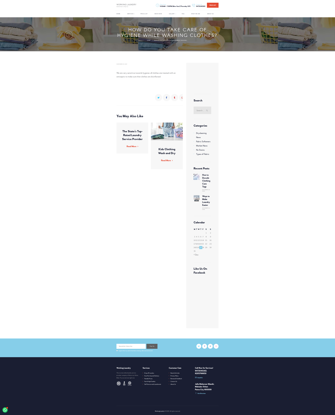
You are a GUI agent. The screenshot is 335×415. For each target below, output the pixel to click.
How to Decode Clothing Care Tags (206, 181)
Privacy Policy (174, 376)
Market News (201, 145)
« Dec (196, 254)
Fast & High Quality (149, 381)
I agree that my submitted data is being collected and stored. (135, 351)
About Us (173, 384)
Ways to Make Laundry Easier (206, 200)
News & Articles (174, 373)
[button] (5, 410)
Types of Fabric (202, 154)
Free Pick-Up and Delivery (151, 376)
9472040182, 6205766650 (201, 372)
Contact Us (173, 381)
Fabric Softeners (203, 141)
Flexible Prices (148, 379)
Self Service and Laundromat (152, 384)
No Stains (200, 150)
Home (149, 40)
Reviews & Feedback (176, 379)
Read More (131, 146)
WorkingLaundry (159, 411)
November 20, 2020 (121, 64)
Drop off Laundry (149, 373)
